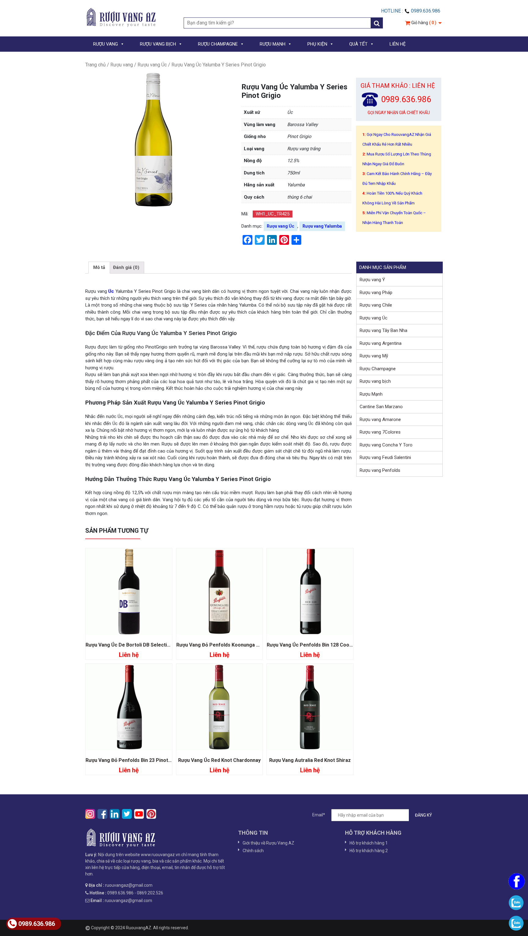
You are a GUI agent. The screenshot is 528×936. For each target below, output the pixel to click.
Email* (318, 814)
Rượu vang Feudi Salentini (385, 457)
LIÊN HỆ (398, 44)
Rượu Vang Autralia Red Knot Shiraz (310, 760)
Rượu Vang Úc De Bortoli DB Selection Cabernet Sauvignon (153, 645)
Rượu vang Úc (152, 65)
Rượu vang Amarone (380, 419)
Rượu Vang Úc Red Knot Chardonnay (219, 760)
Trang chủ (95, 65)
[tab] (99, 268)
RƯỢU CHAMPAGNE (218, 44)
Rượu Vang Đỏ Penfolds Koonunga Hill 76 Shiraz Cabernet (242, 645)
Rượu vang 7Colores (380, 432)
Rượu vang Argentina (381, 343)
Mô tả (99, 267)
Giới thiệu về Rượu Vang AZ (268, 843)
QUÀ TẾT (358, 44)
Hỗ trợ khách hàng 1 (369, 843)
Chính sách (253, 850)
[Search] (377, 22)
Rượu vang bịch (375, 381)
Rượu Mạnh (371, 394)
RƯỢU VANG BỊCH (158, 44)
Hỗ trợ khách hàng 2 (369, 850)
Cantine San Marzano (381, 406)
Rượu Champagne (378, 368)
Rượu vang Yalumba (322, 226)
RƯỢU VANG (105, 44)
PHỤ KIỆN (317, 44)
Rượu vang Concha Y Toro (386, 445)
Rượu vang (121, 65)
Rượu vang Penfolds (380, 470)
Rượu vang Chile (376, 305)
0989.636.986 (36, 923)
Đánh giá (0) (126, 267)
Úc (110, 291)
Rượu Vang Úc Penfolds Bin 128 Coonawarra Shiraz (325, 645)
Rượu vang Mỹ (374, 356)
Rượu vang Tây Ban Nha (383, 330)
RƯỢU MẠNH (272, 44)
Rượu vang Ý (372, 279)
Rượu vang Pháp (376, 292)
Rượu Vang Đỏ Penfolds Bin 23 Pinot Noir (132, 760)
